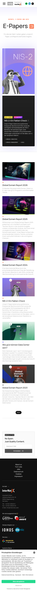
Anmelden (17, 451)
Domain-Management (11, 142)
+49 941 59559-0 (10, 504)
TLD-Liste (18, 467)
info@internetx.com (12, 508)
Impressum (19, 476)
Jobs (18, 469)
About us (18, 464)
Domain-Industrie (11, 139)
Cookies (18, 474)
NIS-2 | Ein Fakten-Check (15, 120)
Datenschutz (18, 471)
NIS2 (22, 142)
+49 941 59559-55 (10, 506)
